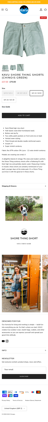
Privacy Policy (6, 400)
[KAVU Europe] (24, 9)
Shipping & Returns (9, 186)
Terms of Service (17, 400)
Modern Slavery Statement (33, 400)
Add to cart (24, 115)
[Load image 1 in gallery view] (24, 39)
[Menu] (2, 9)
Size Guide (6, 107)
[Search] (7, 9)
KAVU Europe (11, 414)
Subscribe (24, 376)
